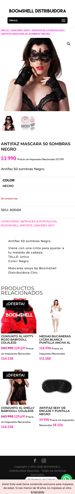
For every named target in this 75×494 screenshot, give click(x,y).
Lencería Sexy (20, 30)
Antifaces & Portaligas (48, 30)
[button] (68, 43)
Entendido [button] (37, 491)
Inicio (5, 30)
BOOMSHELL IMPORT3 (16, 225)
